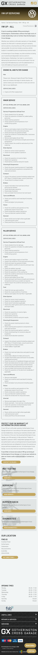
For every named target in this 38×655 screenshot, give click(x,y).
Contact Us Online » (10, 462)
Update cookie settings (7, 648)
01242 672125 (20, 456)
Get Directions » (8, 557)
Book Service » (9, 494)
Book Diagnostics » (10, 527)
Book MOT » (8, 478)
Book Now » (8, 511)
